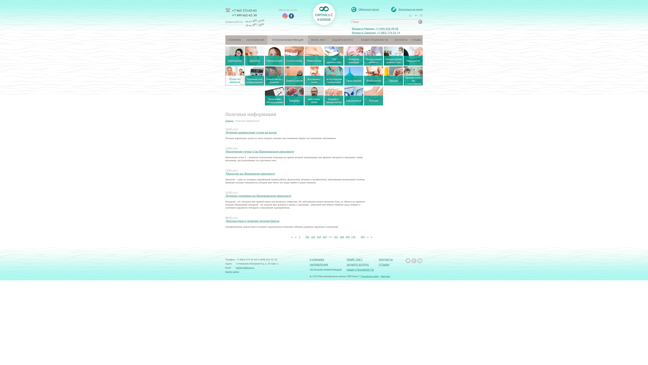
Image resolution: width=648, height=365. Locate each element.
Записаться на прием (410, 9)
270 (353, 236)
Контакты (400, 40)
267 (336, 236)
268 (342, 236)
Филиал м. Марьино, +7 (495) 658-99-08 (375, 28)
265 (325, 236)
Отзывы (416, 40)
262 (307, 236)
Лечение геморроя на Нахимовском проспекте (258, 196)
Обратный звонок (369, 9)
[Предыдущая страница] (296, 236)
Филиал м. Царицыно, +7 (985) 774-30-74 (376, 32)
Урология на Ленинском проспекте (250, 174)
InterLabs (385, 276)
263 (313, 236)
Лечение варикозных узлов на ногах (251, 132)
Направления (255, 40)
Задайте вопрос (343, 40)
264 (319, 236)
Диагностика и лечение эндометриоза (252, 221)
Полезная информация (287, 40)
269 (348, 236)
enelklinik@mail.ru (245, 267)
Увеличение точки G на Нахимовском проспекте (259, 151)
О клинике (234, 40)
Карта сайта (232, 271)
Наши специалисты (374, 40)
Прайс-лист (318, 40)
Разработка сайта (370, 276)
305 (363, 236)
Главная (229, 120)
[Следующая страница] (367, 236)
